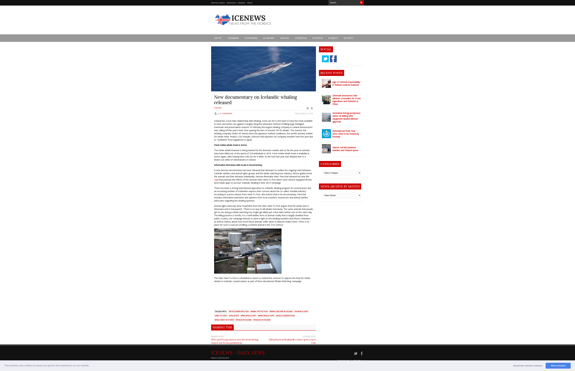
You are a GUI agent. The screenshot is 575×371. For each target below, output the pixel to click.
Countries (251, 38)
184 (216, 179)
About (249, 3)
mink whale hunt (248, 315)
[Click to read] (326, 83)
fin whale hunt (301, 311)
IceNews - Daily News (238, 352)
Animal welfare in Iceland (281, 311)
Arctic (218, 38)
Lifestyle (301, 38)
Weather (241, 3)
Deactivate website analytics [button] (528, 365)
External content (218, 3)
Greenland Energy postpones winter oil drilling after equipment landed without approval (346, 117)
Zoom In (312, 108)
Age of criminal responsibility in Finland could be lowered (346, 83)
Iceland (217, 108)
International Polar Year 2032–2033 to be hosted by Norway (345, 133)
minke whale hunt (266, 315)
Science (333, 38)
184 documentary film (239, 311)
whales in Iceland (244, 320)
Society (348, 38)
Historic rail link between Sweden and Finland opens (345, 149)
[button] (90, 365)
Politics (318, 38)
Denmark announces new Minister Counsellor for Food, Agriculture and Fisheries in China (346, 99)
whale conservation (285, 315)
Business (233, 38)
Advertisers (231, 3)
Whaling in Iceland (262, 320)
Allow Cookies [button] (558, 365)
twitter (325, 58)
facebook (333, 58)
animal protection (259, 311)
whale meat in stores (224, 320)
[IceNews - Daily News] (243, 26)
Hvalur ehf (234, 315)
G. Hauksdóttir (226, 113)
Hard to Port (221, 315)
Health (284, 38)
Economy (268, 38)
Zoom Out (308, 108)
